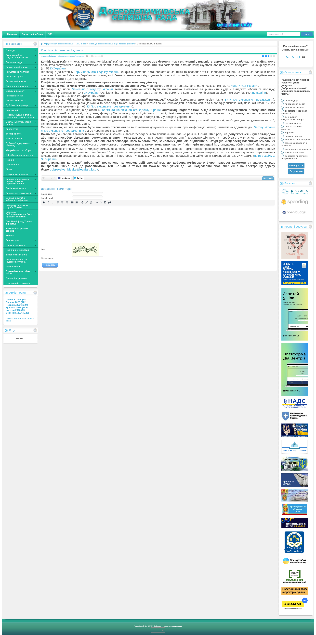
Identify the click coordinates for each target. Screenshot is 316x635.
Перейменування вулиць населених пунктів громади (20, 115)
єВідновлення (13, 266)
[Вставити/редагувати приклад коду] (101, 202)
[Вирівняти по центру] (62, 202)
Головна (12, 34)
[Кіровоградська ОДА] (294, 500)
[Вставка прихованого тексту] (109, 202)
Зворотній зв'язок (32, 34)
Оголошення (12, 164)
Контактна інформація (18, 283)
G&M (145, 626)
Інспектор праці (14, 76)
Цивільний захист (13, 91)
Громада (9, 50)
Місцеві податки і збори (18, 150)
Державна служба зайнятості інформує (15, 199)
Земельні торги (12, 138)
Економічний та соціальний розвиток (15, 56)
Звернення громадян (15, 86)
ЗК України (91, 92)
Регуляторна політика (16, 72)
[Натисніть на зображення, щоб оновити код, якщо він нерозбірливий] (85, 255)
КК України (57, 68)
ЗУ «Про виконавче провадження (249, 99)
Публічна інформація (15, 105)
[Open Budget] (294, 214)
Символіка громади (16, 278)
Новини (10, 160)
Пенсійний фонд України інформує (19, 222)
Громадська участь (14, 245)
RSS (50, 34)
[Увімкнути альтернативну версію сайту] (303, 57)
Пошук (307, 34)
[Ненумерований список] (72, 202)
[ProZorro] (294, 193)
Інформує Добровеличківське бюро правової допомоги (19, 214)
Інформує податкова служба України (17, 206)
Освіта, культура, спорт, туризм (17, 122)
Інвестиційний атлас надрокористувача (16, 260)
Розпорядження (13, 96)
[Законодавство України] (294, 469)
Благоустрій (12, 110)
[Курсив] (48, 202)
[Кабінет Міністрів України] (294, 486)
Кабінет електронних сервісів (17, 229)
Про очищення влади (17, 250)
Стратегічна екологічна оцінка (16, 272)
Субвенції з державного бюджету (17, 144)
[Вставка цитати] (96, 202)
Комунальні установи (15, 174)
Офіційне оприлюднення (19, 155)
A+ (298, 57)
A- (287, 57)
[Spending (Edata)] (294, 205)
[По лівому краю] (58, 202)
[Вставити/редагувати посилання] (86, 202)
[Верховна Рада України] (294, 453)
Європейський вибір (15, 255)
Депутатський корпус (15, 67)
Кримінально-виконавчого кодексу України (131, 110)
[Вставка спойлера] (105, 202)
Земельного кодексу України (92, 89)
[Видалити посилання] (91, 202)
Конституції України (244, 85)
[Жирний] (44, 202)
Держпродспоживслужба (17, 193)
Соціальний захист (14, 188)
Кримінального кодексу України (97, 72)
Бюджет (8, 236)
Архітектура (10, 129)
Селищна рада (12, 62)
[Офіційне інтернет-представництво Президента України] (294, 436)
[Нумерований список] (77, 202)
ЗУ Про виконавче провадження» (109, 106)
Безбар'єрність (12, 134)
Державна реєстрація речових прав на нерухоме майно (16, 181)
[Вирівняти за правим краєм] (67, 202)
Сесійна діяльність (14, 100)
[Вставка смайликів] (82, 202)
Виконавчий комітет (15, 81)
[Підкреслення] (52, 202)
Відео (9, 169)
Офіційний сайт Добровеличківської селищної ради (65, 44)
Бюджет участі (12, 240)
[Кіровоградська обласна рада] (294, 514)
